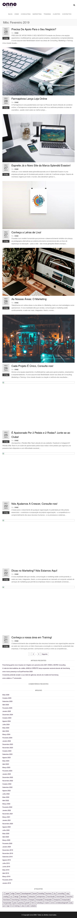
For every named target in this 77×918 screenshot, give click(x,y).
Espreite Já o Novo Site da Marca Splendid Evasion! (41, 165)
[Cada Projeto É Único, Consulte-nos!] (38, 338)
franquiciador (7, 903)
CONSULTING (26, 14)
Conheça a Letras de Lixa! (26, 232)
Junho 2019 (6, 866)
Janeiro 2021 (6, 820)
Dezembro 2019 (7, 850)
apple (7, 893)
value (23, 906)
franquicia (57, 899)
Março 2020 (6, 840)
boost (18, 893)
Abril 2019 (5, 873)
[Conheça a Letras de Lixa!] (38, 205)
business (49, 893)
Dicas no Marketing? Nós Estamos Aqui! (34, 570)
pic (4, 906)
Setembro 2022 (7, 787)
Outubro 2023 (6, 751)
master (46, 903)
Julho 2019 (6, 863)
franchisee (6, 899)
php (71, 903)
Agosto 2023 (6, 757)
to (12, 906)
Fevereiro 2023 (7, 771)
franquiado (39, 899)
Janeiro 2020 (6, 847)
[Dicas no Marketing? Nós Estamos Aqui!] (38, 543)
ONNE (16, 14)
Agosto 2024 (6, 721)
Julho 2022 (6, 794)
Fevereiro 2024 (7, 738)
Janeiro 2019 (6, 883)
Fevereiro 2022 (7, 807)
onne (16, 33)
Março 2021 (6, 817)
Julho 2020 (6, 830)
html (32, 903)
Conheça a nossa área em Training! (31, 637)
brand (35, 893)
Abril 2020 (5, 837)
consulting (61, 893)
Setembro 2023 (7, 754)
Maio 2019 (5, 870)
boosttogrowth (26, 893)
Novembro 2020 (7, 823)
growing (20, 903)
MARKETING (37, 14)
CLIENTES (56, 14)
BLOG (10, 14)
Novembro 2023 (7, 747)
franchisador (61, 896)
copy (67, 893)
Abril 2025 (5, 705)
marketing (39, 903)
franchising (15, 899)
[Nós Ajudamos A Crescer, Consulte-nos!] (38, 476)
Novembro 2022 (7, 781)
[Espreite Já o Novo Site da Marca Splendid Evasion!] (38, 138)
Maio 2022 (5, 797)
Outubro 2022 (6, 784)
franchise (69, 896)
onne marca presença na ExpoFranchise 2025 (17, 671)
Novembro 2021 (7, 814)
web (27, 906)
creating (5, 896)
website (33, 906)
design (16, 896)
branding (41, 893)
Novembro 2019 (7, 853)
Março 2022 (6, 804)
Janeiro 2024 (6, 741)
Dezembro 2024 (7, 714)
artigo (13, 893)
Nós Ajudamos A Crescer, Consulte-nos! (34, 503)
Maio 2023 (5, 761)
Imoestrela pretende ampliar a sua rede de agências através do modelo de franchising (30, 675)
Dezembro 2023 (7, 744)
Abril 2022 (5, 800)
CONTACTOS (66, 14)
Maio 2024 (5, 728)
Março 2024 (6, 734)
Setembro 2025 (7, 701)
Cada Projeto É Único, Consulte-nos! (32, 366)
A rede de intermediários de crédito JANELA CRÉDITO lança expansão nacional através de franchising (36, 668)
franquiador (48, 899)
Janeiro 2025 (6, 711)
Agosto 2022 (6, 790)
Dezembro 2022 (7, 777)
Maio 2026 (5, 695)
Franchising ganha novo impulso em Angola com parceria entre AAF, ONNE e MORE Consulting (33, 665)
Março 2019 (6, 876)
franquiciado (66, 899)
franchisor (24, 899)
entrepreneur (41, 896)
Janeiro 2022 (6, 810)
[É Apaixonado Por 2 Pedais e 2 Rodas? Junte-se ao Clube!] (38, 405)
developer (23, 896)
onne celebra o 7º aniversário (11, 678)
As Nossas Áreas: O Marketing (29, 299)
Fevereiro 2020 (7, 843)
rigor (8, 906)
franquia (31, 899)
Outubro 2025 (6, 698)
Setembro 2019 (7, 857)
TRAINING (47, 14)
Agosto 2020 (6, 827)
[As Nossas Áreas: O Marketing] (38, 272)
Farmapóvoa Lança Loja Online (29, 98)
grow (15, 903)
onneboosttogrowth (62, 903)
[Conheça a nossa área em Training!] (38, 610)
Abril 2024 (5, 731)
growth (27, 903)
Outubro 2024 (6, 718)
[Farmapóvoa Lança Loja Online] (38, 71)
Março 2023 (6, 767)
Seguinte (44, 654)
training (17, 906)
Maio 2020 (5, 833)
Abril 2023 (5, 764)
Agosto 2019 (6, 860)
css (11, 896)
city (55, 893)
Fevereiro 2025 (7, 708)
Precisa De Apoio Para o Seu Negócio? (33, 29)
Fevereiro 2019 (7, 880)
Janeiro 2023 (6, 774)
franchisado (51, 896)
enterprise (32, 896)
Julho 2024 (6, 724)
